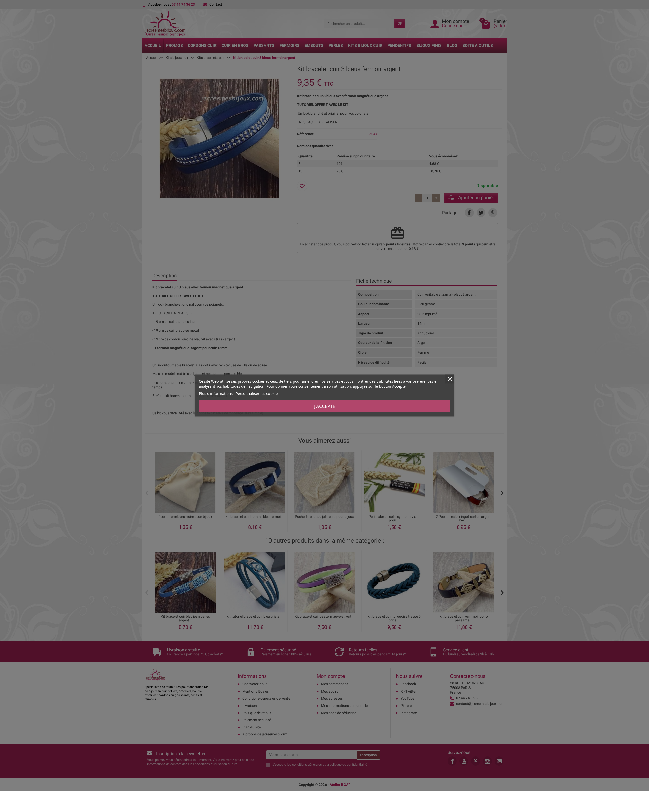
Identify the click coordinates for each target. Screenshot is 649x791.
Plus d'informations (216, 393)
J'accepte (324, 406)
